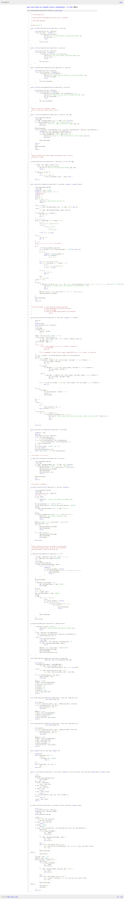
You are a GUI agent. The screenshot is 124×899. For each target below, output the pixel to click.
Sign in (121, 2)
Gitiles (8, 896)
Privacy (12, 896)
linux (28, 7)
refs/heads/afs (60, 7)
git (41, 7)
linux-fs (52, 7)
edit (60, 10)
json (121, 896)
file (56, 10)
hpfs (71, 7)
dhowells (46, 7)
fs (67, 7)
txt (118, 896)
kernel (37, 7)
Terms (16, 896)
